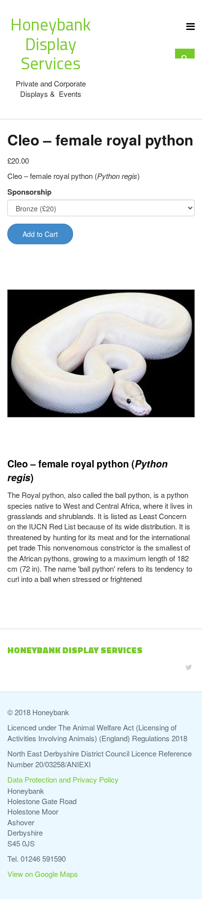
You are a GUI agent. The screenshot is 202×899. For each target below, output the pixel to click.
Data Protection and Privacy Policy (63, 779)
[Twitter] (188, 667)
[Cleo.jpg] (101, 353)
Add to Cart (40, 234)
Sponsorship (29, 192)
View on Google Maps (42, 874)
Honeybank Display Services (50, 43)
